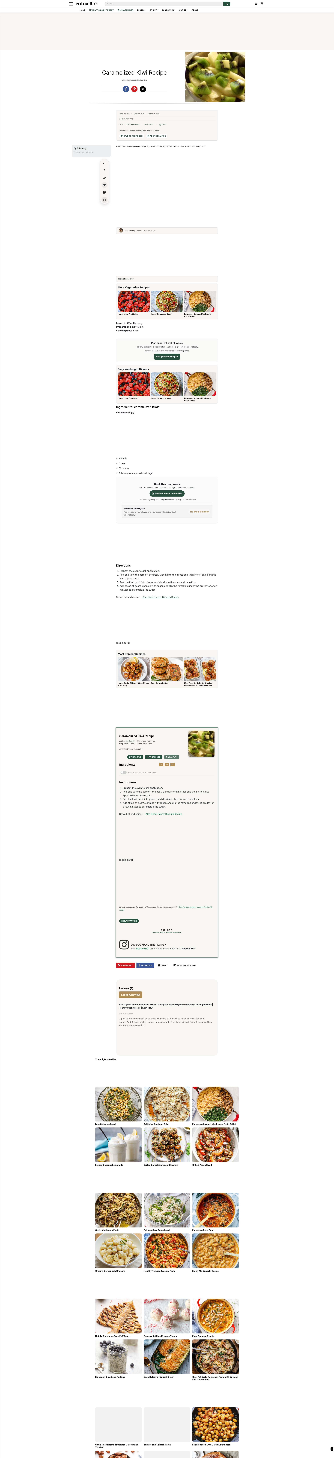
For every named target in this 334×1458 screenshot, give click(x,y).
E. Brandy (82, 148)
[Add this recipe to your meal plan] (105, 200)
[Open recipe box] (105, 192)
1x (161, 765)
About (195, 10)
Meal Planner (126, 10)
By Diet (153, 10)
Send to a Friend (186, 965)
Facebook (146, 965)
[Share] (105, 163)
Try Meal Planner (199, 511)
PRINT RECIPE (154, 757)
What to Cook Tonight (102, 10)
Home (82, 10)
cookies (156, 932)
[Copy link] (105, 178)
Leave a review (130, 994)
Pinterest (126, 965)
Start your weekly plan (167, 356)
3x (173, 765)
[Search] (226, 4)
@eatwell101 (142, 948)
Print (164, 965)
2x (167, 765)
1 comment (134, 124)
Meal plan (172, 757)
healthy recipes (166, 932)
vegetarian (177, 932)
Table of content (125, 279)
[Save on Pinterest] (105, 170)
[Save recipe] (105, 185)
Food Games (168, 10)
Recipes (141, 10)
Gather (183, 10)
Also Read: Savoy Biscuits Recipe (160, 597)
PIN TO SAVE (135, 757)
